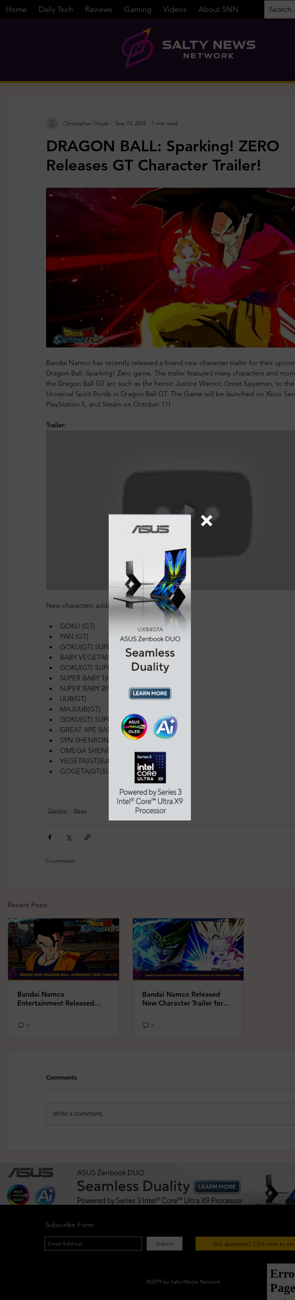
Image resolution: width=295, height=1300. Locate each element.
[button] (206, 520)
